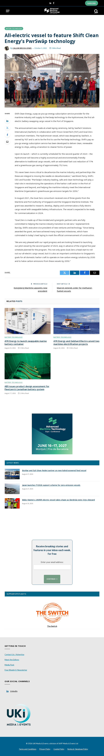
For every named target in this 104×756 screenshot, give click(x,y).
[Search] (96, 11)
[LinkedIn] (7, 121)
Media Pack (9, 665)
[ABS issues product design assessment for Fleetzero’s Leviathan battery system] (28, 366)
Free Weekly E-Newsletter (16, 670)
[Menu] (7, 11)
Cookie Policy (58, 749)
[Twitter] (7, 127)
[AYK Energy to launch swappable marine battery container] (28, 321)
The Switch (52, 626)
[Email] (7, 141)
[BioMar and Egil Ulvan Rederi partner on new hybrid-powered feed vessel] (12, 474)
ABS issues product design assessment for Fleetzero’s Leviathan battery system (27, 388)
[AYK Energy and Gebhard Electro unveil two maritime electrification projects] (76, 321)
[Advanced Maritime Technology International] (52, 11)
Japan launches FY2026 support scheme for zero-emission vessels (51, 485)
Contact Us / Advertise (14, 654)
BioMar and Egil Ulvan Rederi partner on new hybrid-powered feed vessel (54, 470)
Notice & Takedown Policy (77, 749)
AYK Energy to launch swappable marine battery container (26, 343)
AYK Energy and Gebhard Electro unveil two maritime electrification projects (76, 343)
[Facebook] (7, 134)
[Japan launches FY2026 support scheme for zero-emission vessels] (12, 489)
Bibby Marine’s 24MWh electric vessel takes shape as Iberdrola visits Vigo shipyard (58, 499)
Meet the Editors (12, 659)
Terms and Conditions (27, 749)
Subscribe (91, 3)
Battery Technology (14, 28)
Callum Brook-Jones (22, 48)
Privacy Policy (44, 749)
